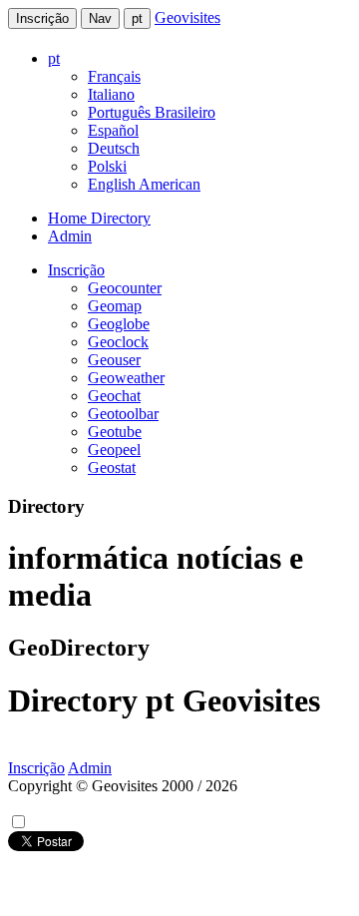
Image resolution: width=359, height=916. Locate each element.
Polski (107, 166)
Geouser (114, 359)
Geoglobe (119, 323)
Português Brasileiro (151, 112)
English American (144, 184)
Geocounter (125, 287)
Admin (70, 236)
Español (113, 130)
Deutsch (114, 148)
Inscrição (42, 18)
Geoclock (118, 341)
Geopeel (114, 449)
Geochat (114, 395)
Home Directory (99, 218)
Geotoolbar (123, 413)
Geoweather (126, 377)
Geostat (112, 467)
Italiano (111, 94)
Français (114, 76)
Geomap (115, 305)
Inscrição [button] (76, 269)
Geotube (115, 431)
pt (137, 18)
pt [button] (54, 58)
